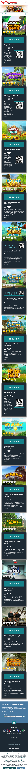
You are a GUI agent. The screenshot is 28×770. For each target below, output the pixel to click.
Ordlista (14, 752)
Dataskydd (22, 757)
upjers (8, 2)
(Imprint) (9, 753)
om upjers (14, 740)
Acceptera (9, 768)
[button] (14, 723)
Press (14, 742)
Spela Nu (14, 40)
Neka (21, 768)
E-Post (6, 714)
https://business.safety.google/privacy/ (14, 760)
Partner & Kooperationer (14, 744)
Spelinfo (6, 63)
